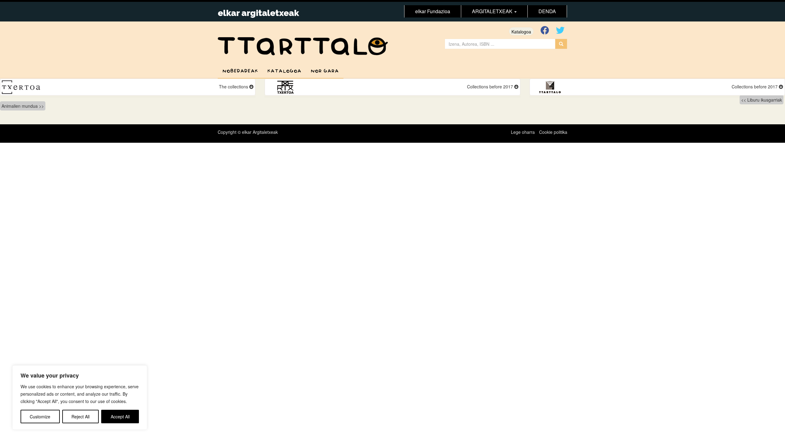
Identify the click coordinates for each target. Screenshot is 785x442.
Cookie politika (553, 132)
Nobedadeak (240, 71)
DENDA (547, 11)
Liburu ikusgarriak (764, 100)
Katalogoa (521, 32)
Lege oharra (523, 132)
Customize (40, 416)
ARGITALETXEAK (493, 11)
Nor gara (325, 71)
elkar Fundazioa (432, 11)
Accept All (120, 416)
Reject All (80, 416)
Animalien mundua (20, 106)
